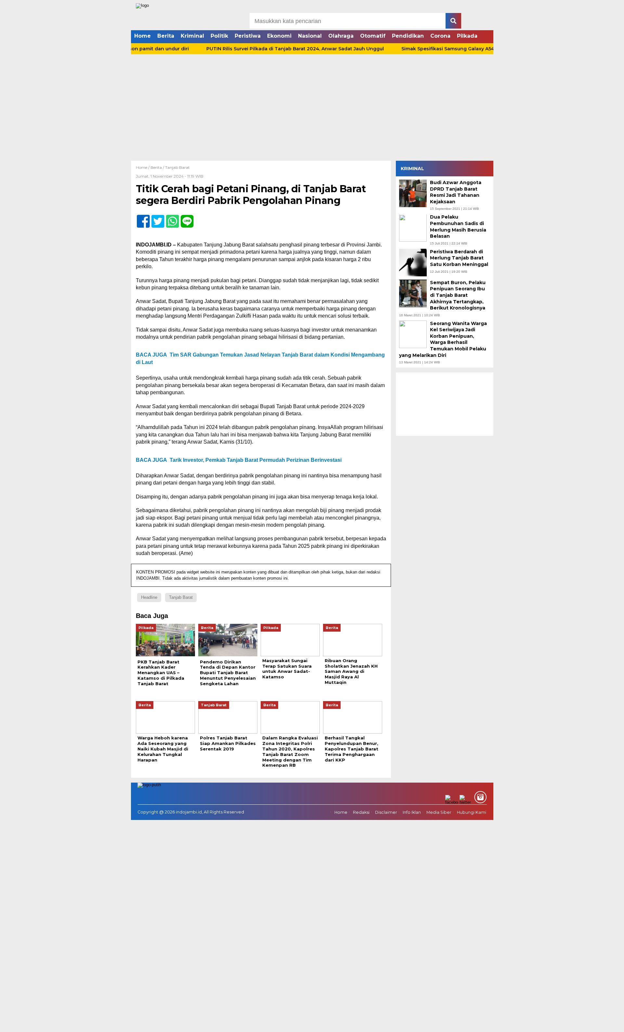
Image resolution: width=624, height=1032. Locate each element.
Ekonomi (279, 36)
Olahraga (341, 36)
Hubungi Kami (471, 812)
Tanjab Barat (177, 167)
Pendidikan (408, 36)
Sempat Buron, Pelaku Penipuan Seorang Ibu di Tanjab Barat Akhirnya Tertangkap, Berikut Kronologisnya (458, 295)
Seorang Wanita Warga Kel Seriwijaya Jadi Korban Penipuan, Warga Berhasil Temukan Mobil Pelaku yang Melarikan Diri (443, 339)
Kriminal (192, 36)
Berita (165, 36)
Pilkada (467, 36)
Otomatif (372, 36)
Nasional (310, 36)
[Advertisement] (312, 112)
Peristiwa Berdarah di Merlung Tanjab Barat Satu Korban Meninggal (459, 258)
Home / (143, 167)
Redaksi (361, 812)
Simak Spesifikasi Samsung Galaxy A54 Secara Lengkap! (448, 48)
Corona (440, 36)
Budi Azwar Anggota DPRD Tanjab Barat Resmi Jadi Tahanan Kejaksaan (455, 192)
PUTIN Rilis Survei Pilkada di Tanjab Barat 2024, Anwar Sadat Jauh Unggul (274, 48)
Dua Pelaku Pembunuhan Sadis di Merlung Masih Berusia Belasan (458, 226)
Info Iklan (412, 812)
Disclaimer (386, 812)
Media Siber (438, 812)
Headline (149, 597)
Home (142, 36)
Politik (219, 36)
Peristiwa (248, 36)
